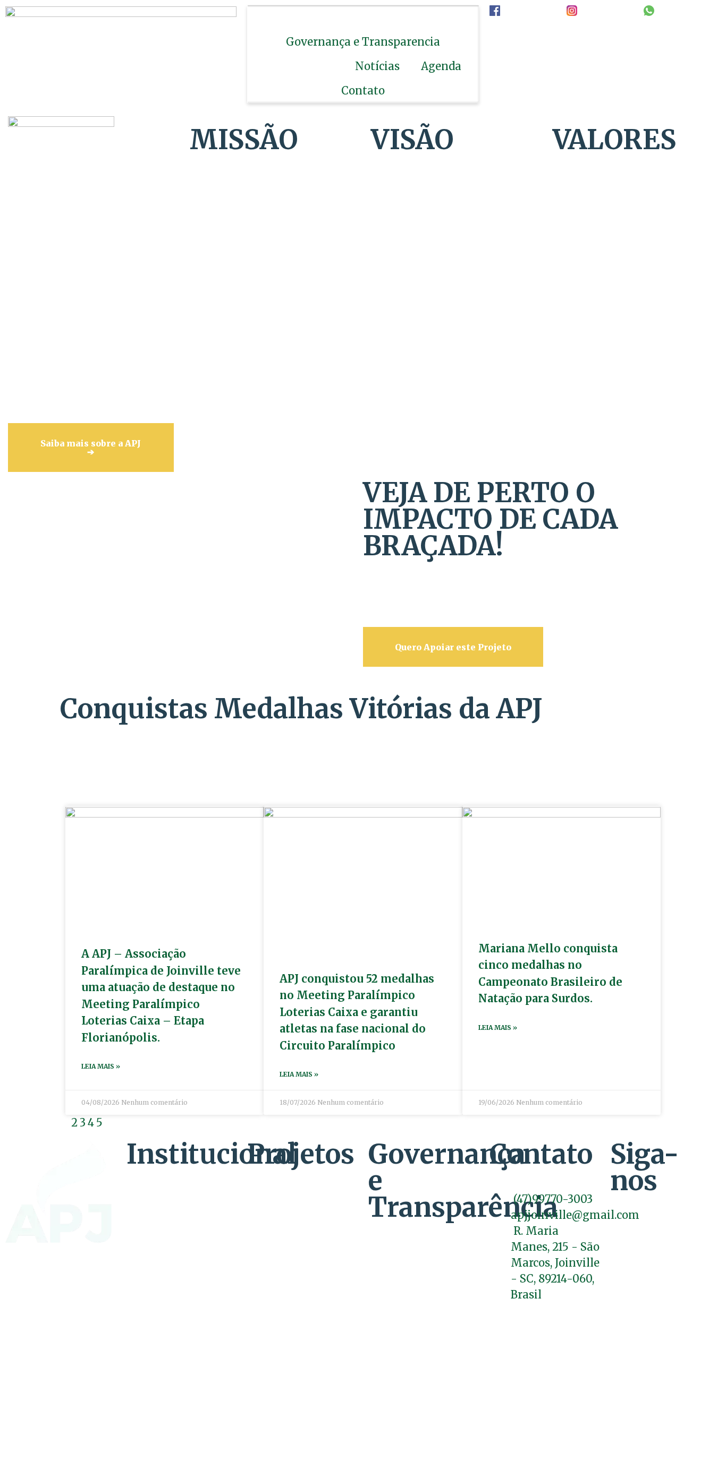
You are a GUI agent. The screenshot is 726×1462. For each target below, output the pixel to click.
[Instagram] (628, 1210)
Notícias (377, 66)
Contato (363, 90)
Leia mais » (100, 1066)
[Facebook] (615, 1210)
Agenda (441, 66)
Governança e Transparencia (363, 41)
